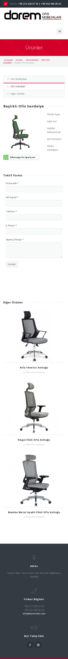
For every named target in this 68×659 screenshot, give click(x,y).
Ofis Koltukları (32, 60)
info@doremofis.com (34, 613)
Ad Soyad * (12, 197)
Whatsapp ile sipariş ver (22, 157)
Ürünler (19, 60)
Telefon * (11, 211)
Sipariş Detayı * (15, 239)
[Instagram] (38, 644)
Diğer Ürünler (17, 93)
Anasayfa (8, 60)
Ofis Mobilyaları (18, 79)
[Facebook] (29, 644)
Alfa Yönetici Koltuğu (34, 367)
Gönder (12, 264)
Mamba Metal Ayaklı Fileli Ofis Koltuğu (34, 512)
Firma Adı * (12, 183)
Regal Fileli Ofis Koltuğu (34, 439)
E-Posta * (11, 225)
